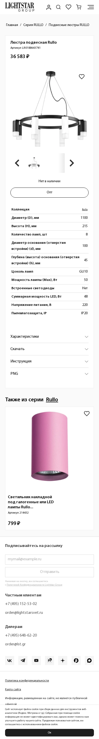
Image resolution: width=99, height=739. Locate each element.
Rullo (85, 209)
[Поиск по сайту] (58, 7)
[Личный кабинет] (48, 7)
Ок (49, 732)
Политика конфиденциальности (27, 680)
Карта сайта (13, 689)
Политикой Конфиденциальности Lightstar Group (34, 585)
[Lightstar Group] (19, 7)
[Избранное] (68, 7)
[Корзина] (79, 7)
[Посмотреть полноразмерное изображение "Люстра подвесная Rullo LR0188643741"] (49, 109)
